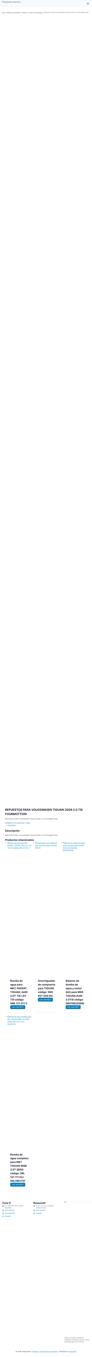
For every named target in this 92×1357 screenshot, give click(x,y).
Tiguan (27, 823)
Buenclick (73, 1351)
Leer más (15, 1007)
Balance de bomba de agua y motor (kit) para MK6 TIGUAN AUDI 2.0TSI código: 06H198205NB (75, 992)
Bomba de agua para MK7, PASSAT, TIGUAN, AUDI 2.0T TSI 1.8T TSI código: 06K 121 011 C (19, 992)
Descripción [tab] (11, 825)
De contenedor (19, 823)
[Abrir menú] (88, 3)
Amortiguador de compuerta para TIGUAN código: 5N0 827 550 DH (46, 988)
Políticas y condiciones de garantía (45, 1351)
